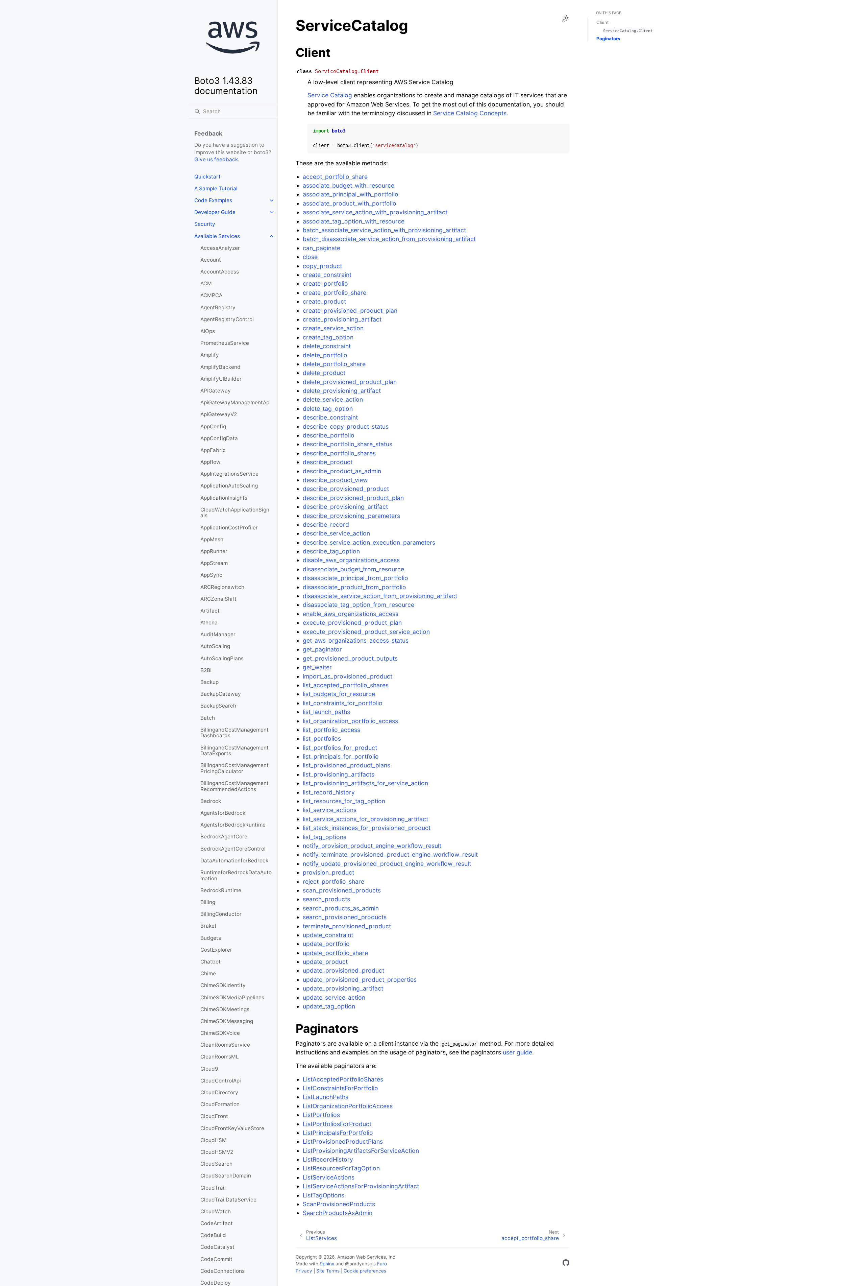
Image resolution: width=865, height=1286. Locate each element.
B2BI (206, 670)
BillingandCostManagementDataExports (234, 750)
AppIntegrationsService (229, 474)
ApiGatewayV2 (218, 414)
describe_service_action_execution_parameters (369, 542)
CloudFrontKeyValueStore (232, 1128)
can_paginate (321, 248)
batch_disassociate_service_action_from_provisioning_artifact (389, 238)
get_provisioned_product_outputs (350, 658)
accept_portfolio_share (335, 176)
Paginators (608, 38)
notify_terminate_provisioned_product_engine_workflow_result (390, 854)
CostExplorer (216, 950)
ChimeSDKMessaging (226, 1021)
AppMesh (211, 539)
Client (602, 22)
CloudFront (214, 1116)
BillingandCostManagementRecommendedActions (234, 786)
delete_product (324, 372)
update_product (325, 961)
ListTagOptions (323, 1195)
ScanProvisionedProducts (339, 1204)
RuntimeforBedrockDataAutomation (236, 875)
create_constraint (327, 274)
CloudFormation (220, 1104)
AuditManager (218, 634)
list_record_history (329, 792)
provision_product (328, 872)
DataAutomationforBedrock (234, 860)
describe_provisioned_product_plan (353, 497)
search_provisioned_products (345, 917)
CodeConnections (222, 1271)
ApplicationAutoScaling (229, 485)
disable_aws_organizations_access (351, 560)
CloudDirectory (219, 1092)
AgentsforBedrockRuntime (233, 824)
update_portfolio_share (335, 952)
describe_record (326, 524)
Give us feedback (216, 159)
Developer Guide (215, 212)
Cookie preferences (365, 1270)
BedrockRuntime (220, 890)
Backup (209, 682)
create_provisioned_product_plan (350, 310)
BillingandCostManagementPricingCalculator (234, 768)
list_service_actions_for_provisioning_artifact (365, 819)
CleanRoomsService (225, 1045)
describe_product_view (335, 479)
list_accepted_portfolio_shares (346, 685)
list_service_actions (329, 809)
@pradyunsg (358, 1263)
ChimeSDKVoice (220, 1033)
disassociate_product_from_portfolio (354, 587)
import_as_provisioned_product (347, 676)
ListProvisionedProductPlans (343, 1141)
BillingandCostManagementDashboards (234, 733)
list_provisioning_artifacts (338, 774)
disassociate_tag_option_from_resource (358, 604)
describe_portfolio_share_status (347, 444)
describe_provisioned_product (346, 488)
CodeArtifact (216, 1223)
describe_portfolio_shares (339, 453)
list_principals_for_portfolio (341, 756)
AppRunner (213, 551)
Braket (208, 926)
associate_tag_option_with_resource (353, 221)
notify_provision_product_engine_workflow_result (372, 845)
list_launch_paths (326, 711)
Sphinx (327, 1263)
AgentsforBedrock (222, 813)
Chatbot (210, 961)
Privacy (304, 1270)
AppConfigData (219, 438)
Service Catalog (329, 95)
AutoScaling (215, 646)
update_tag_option (329, 1006)
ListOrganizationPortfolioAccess (348, 1106)
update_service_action (334, 997)
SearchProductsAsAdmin (337, 1212)
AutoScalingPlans (222, 658)
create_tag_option (328, 337)
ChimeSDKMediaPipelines (232, 997)
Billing (207, 902)
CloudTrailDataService (228, 1199)
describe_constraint (330, 417)
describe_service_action (336, 533)
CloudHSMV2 (216, 1152)
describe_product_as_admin (342, 471)
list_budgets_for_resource (339, 693)
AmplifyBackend (220, 367)
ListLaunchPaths (325, 1096)
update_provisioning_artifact (343, 988)
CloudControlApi (220, 1080)
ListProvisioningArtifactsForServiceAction (361, 1150)
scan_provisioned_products (342, 890)
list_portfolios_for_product (340, 747)
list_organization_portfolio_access (350, 720)
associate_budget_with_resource (348, 185)
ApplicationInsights (223, 498)
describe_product (327, 462)
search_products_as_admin (341, 908)
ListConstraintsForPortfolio (340, 1088)
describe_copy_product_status (346, 426)
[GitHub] (566, 1263)
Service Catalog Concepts (469, 113)
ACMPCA (211, 295)
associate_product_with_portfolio (349, 203)
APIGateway (215, 390)
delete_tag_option (328, 408)
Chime (208, 973)
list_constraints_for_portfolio (342, 703)
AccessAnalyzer (220, 248)
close (310, 256)
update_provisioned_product (343, 970)
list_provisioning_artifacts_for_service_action (365, 783)
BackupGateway (220, 694)
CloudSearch (216, 1164)
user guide (517, 1052)
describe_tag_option (331, 551)
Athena (209, 622)
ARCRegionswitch (222, 587)
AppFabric (213, 450)
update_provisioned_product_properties (360, 979)
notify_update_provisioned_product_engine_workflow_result (387, 863)
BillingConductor (221, 914)
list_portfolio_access (331, 729)
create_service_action (333, 328)
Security (204, 224)
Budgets (210, 938)
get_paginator (322, 649)
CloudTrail (213, 1188)
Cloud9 (209, 1069)
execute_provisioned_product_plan (352, 622)
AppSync (211, 575)
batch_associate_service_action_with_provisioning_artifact (384, 230)
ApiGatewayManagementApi (235, 402)
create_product (324, 301)
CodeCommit (216, 1259)
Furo (382, 1263)
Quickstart (207, 176)
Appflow (210, 462)
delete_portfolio (325, 355)
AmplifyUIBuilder (221, 379)
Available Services (217, 236)
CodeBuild (213, 1235)
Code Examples (213, 200)
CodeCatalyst (217, 1247)
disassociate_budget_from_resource (353, 569)
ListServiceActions (328, 1177)
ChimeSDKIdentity (223, 985)
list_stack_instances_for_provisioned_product (366, 827)
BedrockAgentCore (223, 836)
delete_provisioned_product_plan (350, 381)
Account (210, 260)
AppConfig (213, 426)
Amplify (209, 355)
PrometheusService (224, 343)
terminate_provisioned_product (347, 926)
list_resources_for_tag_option (344, 801)
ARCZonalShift (218, 599)
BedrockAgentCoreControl (233, 849)
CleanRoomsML (219, 1056)
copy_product (322, 265)
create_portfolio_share (334, 292)
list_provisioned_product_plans (346, 765)
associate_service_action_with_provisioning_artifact (375, 212)
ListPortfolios (321, 1114)
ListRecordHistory (328, 1159)
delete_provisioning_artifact (342, 390)
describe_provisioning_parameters (351, 515)
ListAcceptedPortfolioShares (343, 1079)
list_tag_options (324, 836)
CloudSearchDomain (225, 1175)
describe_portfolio (328, 435)
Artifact (210, 611)
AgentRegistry (218, 307)
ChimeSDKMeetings (224, 1009)
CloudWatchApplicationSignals (234, 512)
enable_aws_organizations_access (350, 613)
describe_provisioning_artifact (345, 506)
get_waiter (317, 667)
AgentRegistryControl (227, 319)
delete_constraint (327, 346)
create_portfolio (325, 283)
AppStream (214, 563)
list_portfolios (322, 738)
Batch (207, 718)
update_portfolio (326, 943)
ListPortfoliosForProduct (337, 1123)
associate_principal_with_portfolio (350, 194)
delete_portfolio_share (334, 363)
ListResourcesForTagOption (341, 1168)
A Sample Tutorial (216, 188)
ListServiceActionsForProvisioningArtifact (361, 1186)
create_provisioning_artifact (342, 319)
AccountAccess (219, 271)
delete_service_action (333, 399)
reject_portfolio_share (333, 881)
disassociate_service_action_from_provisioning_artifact (380, 595)
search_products (326, 899)
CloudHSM (213, 1140)
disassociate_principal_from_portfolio (355, 577)
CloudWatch (215, 1211)
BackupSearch (218, 705)
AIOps (207, 331)
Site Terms (328, 1270)
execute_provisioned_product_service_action (366, 631)
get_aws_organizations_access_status (356, 640)
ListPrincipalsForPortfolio (338, 1132)
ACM (206, 283)
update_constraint (328, 934)
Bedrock (210, 801)
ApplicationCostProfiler (229, 527)
